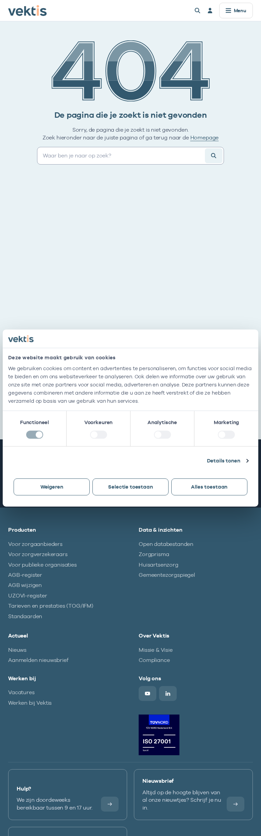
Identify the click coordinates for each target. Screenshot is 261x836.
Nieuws (17, 650)
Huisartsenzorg (158, 565)
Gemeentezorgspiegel (167, 575)
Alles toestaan (209, 487)
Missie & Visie (156, 650)
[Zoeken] (197, 10)
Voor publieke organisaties (42, 565)
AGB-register (25, 575)
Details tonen (223, 460)
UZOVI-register (27, 595)
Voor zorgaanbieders (35, 544)
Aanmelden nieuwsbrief (38, 660)
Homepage (204, 137)
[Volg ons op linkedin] (168, 693)
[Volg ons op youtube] (147, 693)
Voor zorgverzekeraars (38, 554)
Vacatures (21, 692)
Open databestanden (166, 544)
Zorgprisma (154, 554)
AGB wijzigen (25, 585)
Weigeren (51, 487)
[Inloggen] (210, 10)
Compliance (154, 660)
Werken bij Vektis (30, 703)
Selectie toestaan (130, 487)
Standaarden (25, 616)
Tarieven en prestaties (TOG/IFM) (50, 606)
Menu (240, 10)
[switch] (98, 435)
